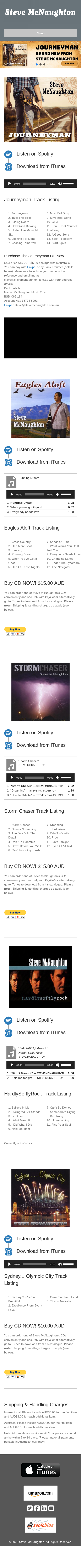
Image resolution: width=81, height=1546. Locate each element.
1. (19, 502)
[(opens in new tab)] (40, 1469)
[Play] (9, 184)
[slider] (69, 183)
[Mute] (60, 184)
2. (24, 507)
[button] (40, 54)
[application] (40, 183)
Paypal (31, 267)
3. (23, 512)
